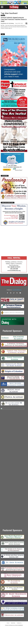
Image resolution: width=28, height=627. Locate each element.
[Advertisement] (14, 240)
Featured (3, 15)
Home (2, 10)
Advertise (13, 623)
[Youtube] (20, 293)
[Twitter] (17, 293)
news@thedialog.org (16, 289)
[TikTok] (14, 293)
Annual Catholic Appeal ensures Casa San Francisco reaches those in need (14, 19)
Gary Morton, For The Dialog (7, 23)
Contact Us (19, 623)
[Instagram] (11, 293)
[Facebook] (7, 293)
